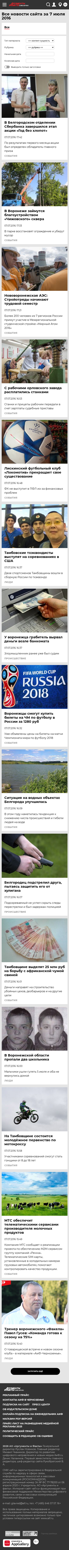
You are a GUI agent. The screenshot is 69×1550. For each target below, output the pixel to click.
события (10, 156)
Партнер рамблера (49, 1534)
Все (7, 27)
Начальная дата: (12, 54)
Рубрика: (9, 47)
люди (8, 582)
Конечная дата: (12, 61)
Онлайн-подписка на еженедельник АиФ (33, 1414)
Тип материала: (12, 40)
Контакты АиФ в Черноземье (23, 1399)
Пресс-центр (41, 1404)
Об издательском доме (20, 1409)
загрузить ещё (35, 1371)
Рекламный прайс (16, 1395)
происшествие (15, 658)
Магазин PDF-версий (17, 1418)
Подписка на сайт (16, 1404)
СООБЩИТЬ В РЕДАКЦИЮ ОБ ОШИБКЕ (28, 1436)
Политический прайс (18, 1431)
